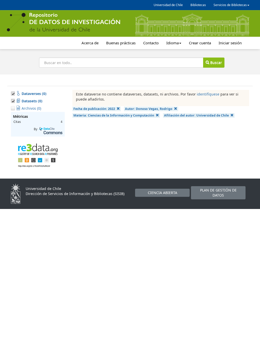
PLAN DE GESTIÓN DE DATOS (218, 193)
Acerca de (90, 42)
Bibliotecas (198, 5)
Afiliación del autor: (196, 115)
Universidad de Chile (168, 5)
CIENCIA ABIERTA (162, 192)
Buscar (215, 62)
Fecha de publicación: (94, 109)
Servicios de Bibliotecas (230, 5)
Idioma (172, 42)
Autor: (148, 109)
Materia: (113, 115)
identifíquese (208, 94)
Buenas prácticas (121, 42)
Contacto (151, 42)
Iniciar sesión (230, 42)
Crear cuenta (200, 42)
